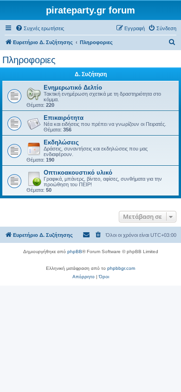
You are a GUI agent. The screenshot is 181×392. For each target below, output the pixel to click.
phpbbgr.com (121, 268)
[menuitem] (39, 28)
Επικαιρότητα (64, 117)
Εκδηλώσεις (61, 142)
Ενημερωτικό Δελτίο (73, 87)
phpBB (74, 251)
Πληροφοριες (29, 60)
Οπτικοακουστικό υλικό (78, 172)
